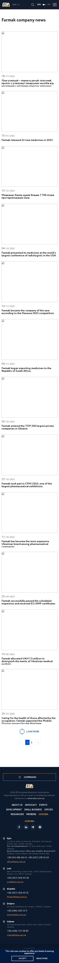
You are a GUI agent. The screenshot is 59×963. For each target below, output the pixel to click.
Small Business (33, 810)
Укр (49, 5)
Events (43, 805)
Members (31, 814)
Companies (29, 777)
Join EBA (43, 814)
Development (14, 810)
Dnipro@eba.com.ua (16, 915)
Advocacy (31, 805)
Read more (42, 959)
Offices (48, 810)
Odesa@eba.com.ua (16, 935)
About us (17, 805)
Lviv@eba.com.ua (15, 882)
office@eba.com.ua (16, 861)
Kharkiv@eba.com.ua (17, 897)
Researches (17, 814)
